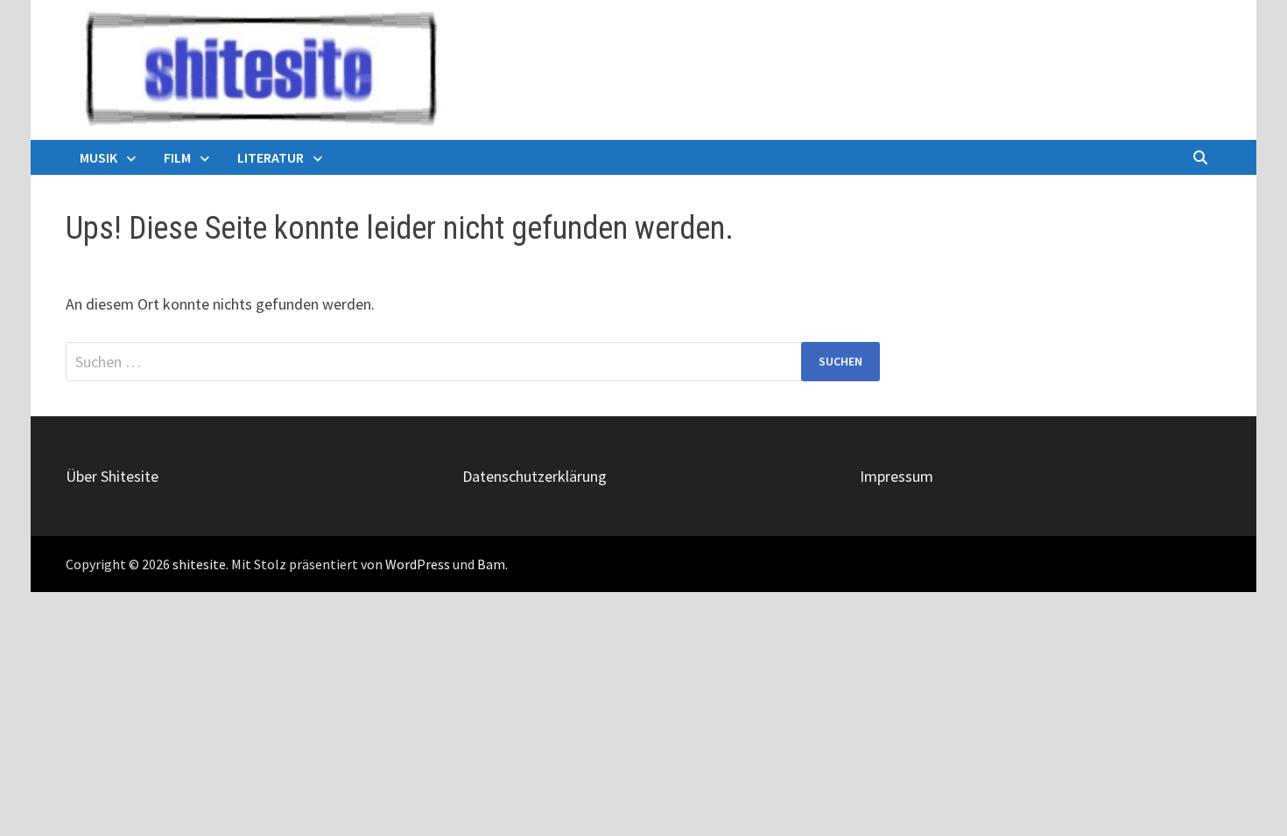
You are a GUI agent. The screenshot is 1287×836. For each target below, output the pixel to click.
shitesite (199, 564)
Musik (98, 157)
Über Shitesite (112, 476)
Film (177, 157)
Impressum (896, 476)
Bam (491, 564)
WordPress (417, 564)
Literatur (270, 157)
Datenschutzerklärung (534, 476)
